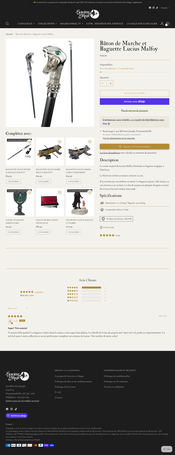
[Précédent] (26, 2)
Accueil (9, 34)
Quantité (104, 77)
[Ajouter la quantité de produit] (110, 83)
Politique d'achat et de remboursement (73, 381)
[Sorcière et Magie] (87, 14)
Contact (59, 397)
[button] (29, 141)
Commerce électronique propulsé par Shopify (23, 440)
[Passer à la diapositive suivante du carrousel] (167, 259)
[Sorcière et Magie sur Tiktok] (157, 7)
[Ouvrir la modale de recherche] (7, 23)
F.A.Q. (58, 392)
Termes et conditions (114, 386)
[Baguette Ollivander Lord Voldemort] (80, 152)
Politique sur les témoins (116, 381)
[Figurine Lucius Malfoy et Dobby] (80, 202)
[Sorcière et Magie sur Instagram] (153, 7)
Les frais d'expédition (110, 152)
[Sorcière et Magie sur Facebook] (150, 7)
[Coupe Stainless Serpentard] (20, 202)
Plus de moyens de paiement (134, 110)
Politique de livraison (65, 386)
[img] (15, 316)
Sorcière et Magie (26, 428)
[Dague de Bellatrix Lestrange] (50, 202)
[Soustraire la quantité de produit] (102, 83)
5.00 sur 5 (38, 291)
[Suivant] (149, 2)
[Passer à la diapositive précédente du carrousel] (160, 259)
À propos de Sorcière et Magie (69, 376)
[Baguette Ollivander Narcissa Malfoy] (20, 152)
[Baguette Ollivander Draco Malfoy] (50, 152)
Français (164, 8)
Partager (108, 227)
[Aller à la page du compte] (162, 23)
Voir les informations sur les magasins (119, 138)
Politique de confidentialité (117, 376)
